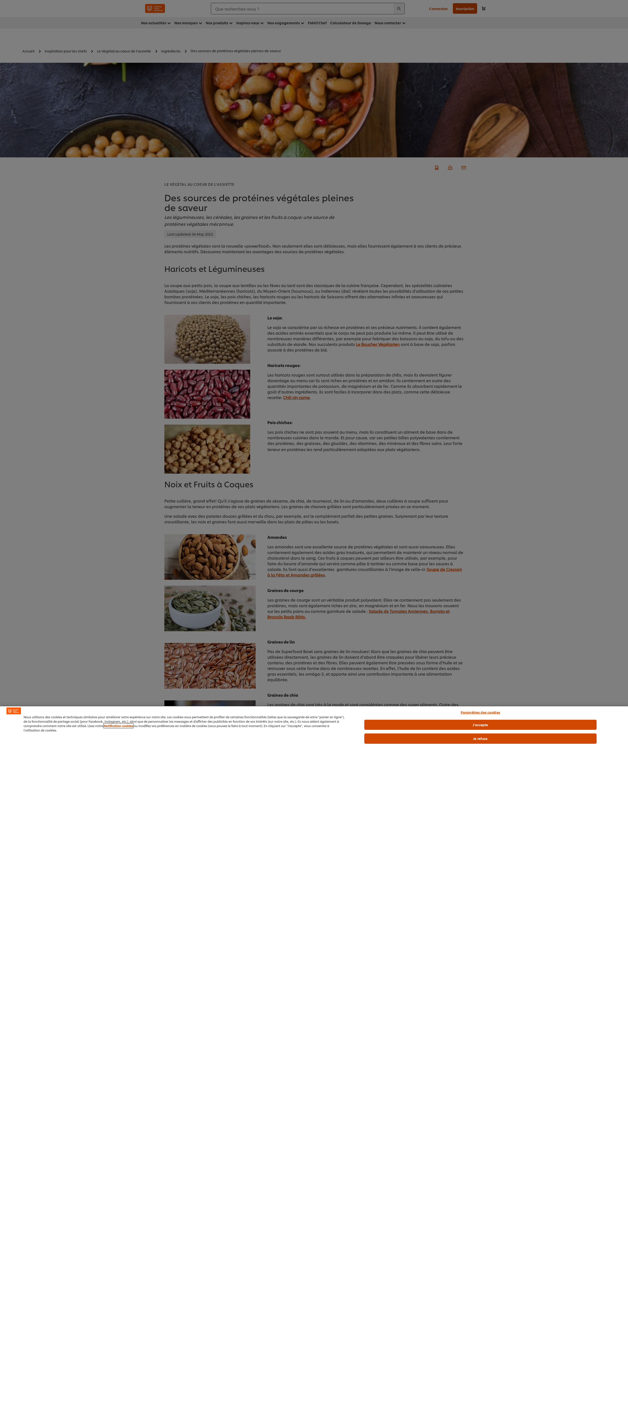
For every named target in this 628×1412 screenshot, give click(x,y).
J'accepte (480, 724)
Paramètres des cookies (480, 712)
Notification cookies (118, 726)
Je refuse (480, 738)
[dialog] (314, 1059)
